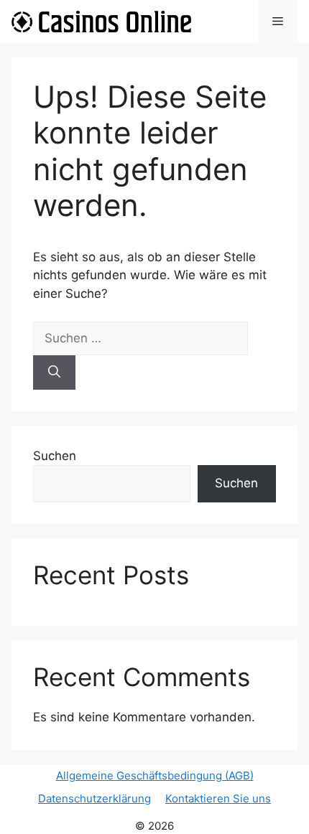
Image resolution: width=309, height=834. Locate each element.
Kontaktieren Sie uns (218, 798)
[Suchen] (54, 372)
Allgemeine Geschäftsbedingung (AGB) (155, 775)
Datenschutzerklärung (94, 798)
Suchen (54, 456)
